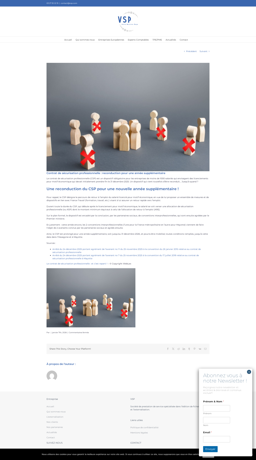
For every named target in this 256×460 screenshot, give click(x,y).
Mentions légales (139, 432)
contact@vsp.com (69, 3)
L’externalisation (55, 416)
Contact (51, 437)
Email (207, 432)
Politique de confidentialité (144, 427)
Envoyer (210, 449)
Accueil (50, 406)
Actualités (52, 432)
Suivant (203, 51)
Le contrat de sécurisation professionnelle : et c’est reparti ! (77, 263)
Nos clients (52, 422)
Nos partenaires (55, 427)
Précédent (191, 51)
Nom (205, 425)
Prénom (207, 413)
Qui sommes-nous (56, 411)
